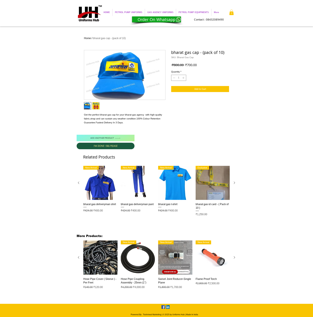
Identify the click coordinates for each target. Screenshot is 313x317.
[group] (156, 193)
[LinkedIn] (168, 307)
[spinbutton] (179, 78)
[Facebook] (163, 307)
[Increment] (184, 78)
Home (87, 38)
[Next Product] (234, 183)
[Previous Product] (79, 183)
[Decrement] (174, 78)
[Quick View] (100, 257)
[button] (128, 12)
